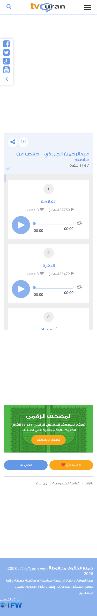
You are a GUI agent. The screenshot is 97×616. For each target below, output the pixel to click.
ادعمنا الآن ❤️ (71, 465)
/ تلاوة (52, 159)
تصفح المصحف (48, 440)
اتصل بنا (26, 465)
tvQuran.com (36, 569)
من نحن (42, 483)
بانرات (89, 483)
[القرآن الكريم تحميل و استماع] (48, 7)
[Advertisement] (48, 79)
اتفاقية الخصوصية (66, 483)
